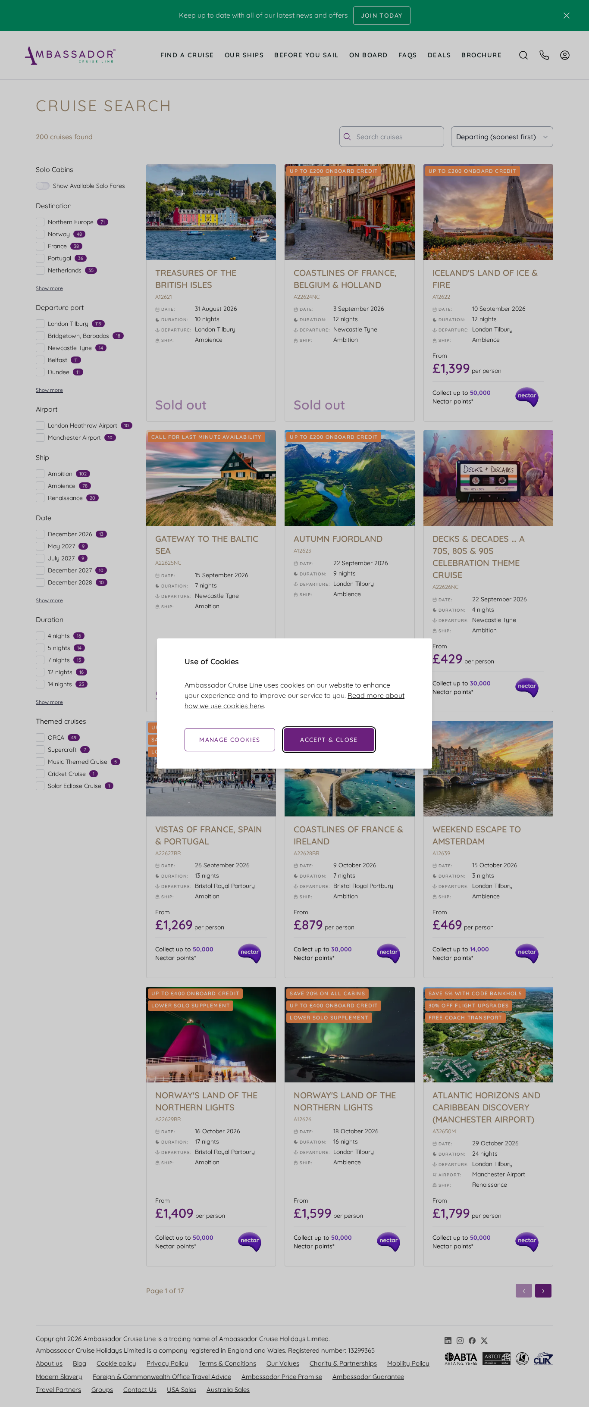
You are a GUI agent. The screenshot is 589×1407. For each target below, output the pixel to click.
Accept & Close (329, 740)
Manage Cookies (229, 740)
